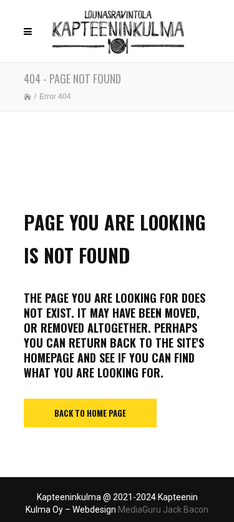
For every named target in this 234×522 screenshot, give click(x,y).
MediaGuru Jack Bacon (163, 510)
